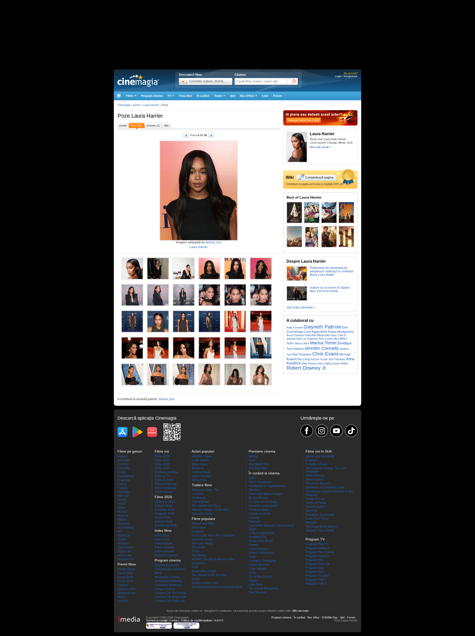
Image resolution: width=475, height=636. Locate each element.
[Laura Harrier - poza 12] (261, 305)
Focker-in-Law (315, 499)
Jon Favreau (336, 359)
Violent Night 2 (315, 507)
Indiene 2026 (163, 521)
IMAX (158, 573)
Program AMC (315, 560)
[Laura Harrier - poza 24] (261, 358)
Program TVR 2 (316, 583)
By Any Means (258, 498)
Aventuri (123, 464)
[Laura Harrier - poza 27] (184, 384)
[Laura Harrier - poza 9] (184, 305)
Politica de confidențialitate (196, 620)
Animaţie (123, 460)
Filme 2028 (162, 456)
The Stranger (257, 592)
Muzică (122, 511)
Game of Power (316, 503)
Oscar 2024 (125, 581)
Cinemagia (124, 104)
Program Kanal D (317, 556)
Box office (313, 617)
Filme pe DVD (164, 480)
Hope (252, 557)
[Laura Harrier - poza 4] (209, 278)
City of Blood (200, 502)
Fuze (195, 567)
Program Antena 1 (318, 548)
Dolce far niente (202, 539)
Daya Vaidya (324, 363)
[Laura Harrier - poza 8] (158, 305)
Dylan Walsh (340, 363)
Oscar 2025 (125, 577)
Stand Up (124, 535)
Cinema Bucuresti (167, 565)
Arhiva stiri (125, 555)
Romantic (124, 523)
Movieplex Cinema (167, 577)
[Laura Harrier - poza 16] (209, 331)
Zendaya (344, 343)
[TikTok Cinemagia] (351, 431)
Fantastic (124, 492)
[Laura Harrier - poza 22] (209, 358)
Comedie (124, 468)
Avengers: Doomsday (320, 514)
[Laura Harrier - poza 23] (235, 358)
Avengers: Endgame (262, 560)
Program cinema (152, 95)
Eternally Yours (202, 513)
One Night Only (259, 464)
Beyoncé (198, 468)
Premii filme (127, 564)
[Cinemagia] (119, 96)
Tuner (196, 551)
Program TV (126, 559)
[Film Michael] (329, 237)
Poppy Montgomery (341, 331)
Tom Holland (295, 349)
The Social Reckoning (263, 588)
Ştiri (232, 95)
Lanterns (198, 494)
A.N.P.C (219, 620)
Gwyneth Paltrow (322, 327)
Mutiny (253, 456)
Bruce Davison (295, 335)
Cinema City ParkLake (170, 601)
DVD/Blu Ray (330, 617)
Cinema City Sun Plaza (170, 593)
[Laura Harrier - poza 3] (184, 278)
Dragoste (124, 480)
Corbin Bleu (332, 338)
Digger (253, 580)
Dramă (122, 484)
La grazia (198, 563)
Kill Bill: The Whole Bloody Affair (213, 559)
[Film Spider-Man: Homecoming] (329, 212)
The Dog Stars (258, 468)
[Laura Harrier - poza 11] (235, 305)
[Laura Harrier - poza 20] (158, 358)
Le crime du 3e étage (263, 502)
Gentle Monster (259, 564)
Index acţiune (164, 543)
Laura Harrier (147, 116)
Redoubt (254, 521)
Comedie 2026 (165, 509)
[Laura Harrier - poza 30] (261, 384)
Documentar (126, 476)
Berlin (121, 597)
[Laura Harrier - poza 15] (184, 331)
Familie (122, 488)
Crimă (122, 472)
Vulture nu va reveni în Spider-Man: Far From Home (330, 289)
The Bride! (199, 555)
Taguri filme (125, 547)
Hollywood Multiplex (168, 581)
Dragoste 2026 (165, 513)
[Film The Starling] (294, 236)
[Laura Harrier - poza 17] (235, 331)
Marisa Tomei (323, 342)
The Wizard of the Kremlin (209, 575)
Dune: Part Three (317, 518)
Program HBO (315, 572)
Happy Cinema (165, 589)
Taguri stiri (124, 551)
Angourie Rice (316, 338)
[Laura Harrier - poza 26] (158, 384)
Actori (136, 104)
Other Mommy (315, 475)
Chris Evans (325, 353)
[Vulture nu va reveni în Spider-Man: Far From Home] (296, 300)
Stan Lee (301, 338)
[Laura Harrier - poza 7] (132, 305)
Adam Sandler (201, 476)
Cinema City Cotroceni (170, 569)
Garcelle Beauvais (317, 335)
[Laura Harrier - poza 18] (261, 331)
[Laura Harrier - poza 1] (132, 278)
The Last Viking (202, 543)
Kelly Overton (294, 327)
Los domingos (258, 549)
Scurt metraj (126, 527)
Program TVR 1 (316, 580)
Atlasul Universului (261, 553)
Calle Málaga (258, 568)
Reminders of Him (204, 571)
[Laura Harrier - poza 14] (158, 331)
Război (122, 519)
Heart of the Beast (261, 541)
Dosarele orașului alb (263, 506)
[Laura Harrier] (296, 161)
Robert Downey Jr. (306, 368)
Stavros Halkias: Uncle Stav (210, 509)
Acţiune (123, 456)
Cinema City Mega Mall (170, 597)
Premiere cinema (166, 472)
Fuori (252, 460)
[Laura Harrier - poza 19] (132, 358)
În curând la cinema (264, 473)
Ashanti (290, 338)
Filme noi (162, 451)
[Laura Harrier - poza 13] (132, 331)
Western (123, 543)
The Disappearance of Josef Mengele (217, 587)
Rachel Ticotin (319, 359)
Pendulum (199, 498)
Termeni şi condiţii (156, 620)
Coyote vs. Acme (260, 513)
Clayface (311, 460)
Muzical (123, 515)
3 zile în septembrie (262, 533)
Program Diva (315, 568)
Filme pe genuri (130, 451)
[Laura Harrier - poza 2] (158, 278)
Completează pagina (319, 177)
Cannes (123, 585)
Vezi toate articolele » (300, 307)
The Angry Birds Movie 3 (322, 526)
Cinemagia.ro (138, 80)
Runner (254, 545)
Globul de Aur (127, 593)
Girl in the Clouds (260, 576)
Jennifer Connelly (321, 348)
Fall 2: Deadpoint (260, 482)
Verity (252, 572)
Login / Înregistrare (346, 76)
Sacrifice (254, 490)
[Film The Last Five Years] (312, 236)
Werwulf (311, 522)
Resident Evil (257, 537)
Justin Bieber (200, 460)
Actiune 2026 (163, 506)
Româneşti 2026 (166, 525)
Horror (122, 500)
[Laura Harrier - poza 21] (184, 358)
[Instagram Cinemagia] (321, 431)
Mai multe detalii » (320, 147)
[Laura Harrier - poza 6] (261, 278)
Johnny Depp (201, 472)
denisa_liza (213, 242)
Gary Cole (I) (338, 335)
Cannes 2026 (127, 589)
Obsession (199, 527)
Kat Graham (301, 354)
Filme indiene (164, 492)
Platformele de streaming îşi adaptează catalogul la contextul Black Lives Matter (331, 271)
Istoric (121, 504)
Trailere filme (202, 485)
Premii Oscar (126, 569)
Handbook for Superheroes (267, 486)
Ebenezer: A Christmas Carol (325, 487)
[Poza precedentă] (186, 136)
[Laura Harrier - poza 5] (235, 278)
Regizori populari (166, 555)
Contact (174, 620)
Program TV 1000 (317, 576)
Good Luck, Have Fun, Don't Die (213, 535)
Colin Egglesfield (315, 331)
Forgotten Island (316, 464)
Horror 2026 (163, 517)
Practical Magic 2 (260, 509)
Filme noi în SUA (319, 451)
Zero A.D (311, 510)
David (196, 579)
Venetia (123, 601)
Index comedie (164, 547)
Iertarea (254, 517)
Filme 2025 (162, 468)
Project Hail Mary (203, 523)
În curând (203, 95)
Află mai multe (300, 610)
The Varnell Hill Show (206, 506)
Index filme (163, 531)
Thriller (122, 539)
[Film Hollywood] (346, 236)
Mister (122, 507)
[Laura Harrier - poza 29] (235, 384)
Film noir (123, 496)
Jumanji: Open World (320, 530)
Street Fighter (315, 479)
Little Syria (256, 584)
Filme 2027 (162, 460)
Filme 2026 (162, 464)
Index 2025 (162, 539)
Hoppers (197, 531)
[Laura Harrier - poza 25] (132, 384)
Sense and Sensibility (320, 456)
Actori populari (164, 551)
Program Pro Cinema (320, 552)
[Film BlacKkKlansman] (294, 212)
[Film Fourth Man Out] (346, 212)
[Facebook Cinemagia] (307, 431)
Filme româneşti (165, 488)
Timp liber (185, 95)
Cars (252, 478)
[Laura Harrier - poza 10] (209, 305)
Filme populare (203, 519)
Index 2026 (162, 535)
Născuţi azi (199, 480)
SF (119, 531)
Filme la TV (162, 476)
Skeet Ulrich (302, 343)
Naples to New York (205, 583)
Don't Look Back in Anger (265, 494)
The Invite (198, 547)
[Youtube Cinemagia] (336, 431)
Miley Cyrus (200, 464)
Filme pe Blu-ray (166, 484)
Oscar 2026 (125, 573)
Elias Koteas (309, 363)
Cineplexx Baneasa (168, 585)
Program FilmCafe (318, 564)
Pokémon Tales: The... (206, 490)
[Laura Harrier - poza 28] (209, 384)
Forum (277, 95)
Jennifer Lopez (202, 456)
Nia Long (303, 359)
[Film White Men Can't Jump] (312, 212)
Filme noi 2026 (165, 502)
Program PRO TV (317, 544)
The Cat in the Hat (318, 483)
